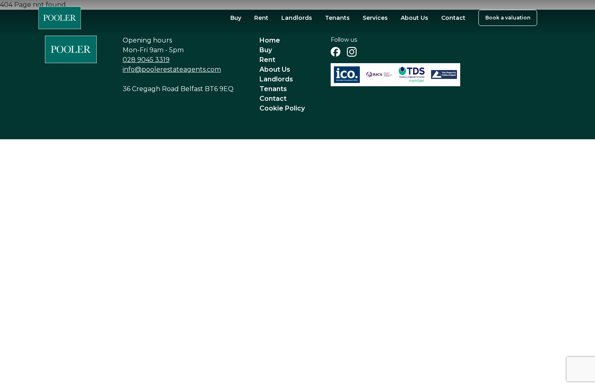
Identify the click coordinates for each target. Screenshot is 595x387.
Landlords (296, 17)
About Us (414, 17)
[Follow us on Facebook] (335, 52)
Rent (261, 17)
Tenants (337, 17)
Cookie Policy (282, 108)
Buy (235, 17)
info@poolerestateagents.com (172, 69)
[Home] (59, 17)
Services (375, 17)
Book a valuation (507, 18)
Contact (453, 17)
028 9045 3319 (146, 60)
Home (269, 40)
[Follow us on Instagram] (352, 52)
